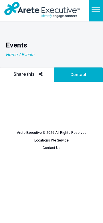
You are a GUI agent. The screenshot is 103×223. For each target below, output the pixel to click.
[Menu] (96, 10)
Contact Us (51, 148)
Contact (78, 74)
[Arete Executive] (42, 9)
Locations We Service (51, 140)
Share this (24, 74)
